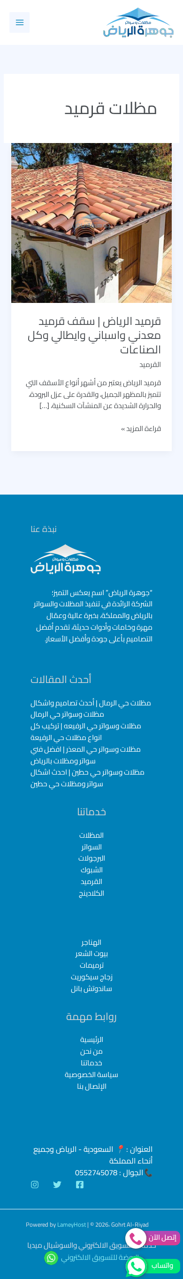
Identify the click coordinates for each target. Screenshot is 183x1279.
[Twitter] (57, 1184)
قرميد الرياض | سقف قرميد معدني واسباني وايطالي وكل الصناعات (94, 335)
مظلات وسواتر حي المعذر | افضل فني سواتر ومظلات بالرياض (85, 755)
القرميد (150, 364)
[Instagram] (34, 1184)
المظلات (91, 835)
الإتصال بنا (92, 1086)
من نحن (91, 1051)
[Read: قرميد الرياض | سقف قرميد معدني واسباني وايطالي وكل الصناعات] (91, 222)
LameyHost (71, 1224)
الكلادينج (91, 893)
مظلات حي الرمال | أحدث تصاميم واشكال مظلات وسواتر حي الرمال (90, 708)
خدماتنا (91, 1063)
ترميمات (92, 965)
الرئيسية (91, 1039)
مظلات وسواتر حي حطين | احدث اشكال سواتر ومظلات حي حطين (87, 777)
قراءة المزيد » (141, 429)
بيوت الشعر (92, 954)
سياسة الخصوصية (91, 1074)
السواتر (92, 847)
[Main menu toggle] (19, 22)
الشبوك (92, 870)
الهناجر (91, 942)
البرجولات (91, 858)
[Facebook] (80, 1184)
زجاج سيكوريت (92, 977)
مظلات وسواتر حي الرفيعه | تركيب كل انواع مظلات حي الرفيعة (85, 731)
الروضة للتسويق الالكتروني (100, 1257)
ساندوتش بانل (91, 989)
